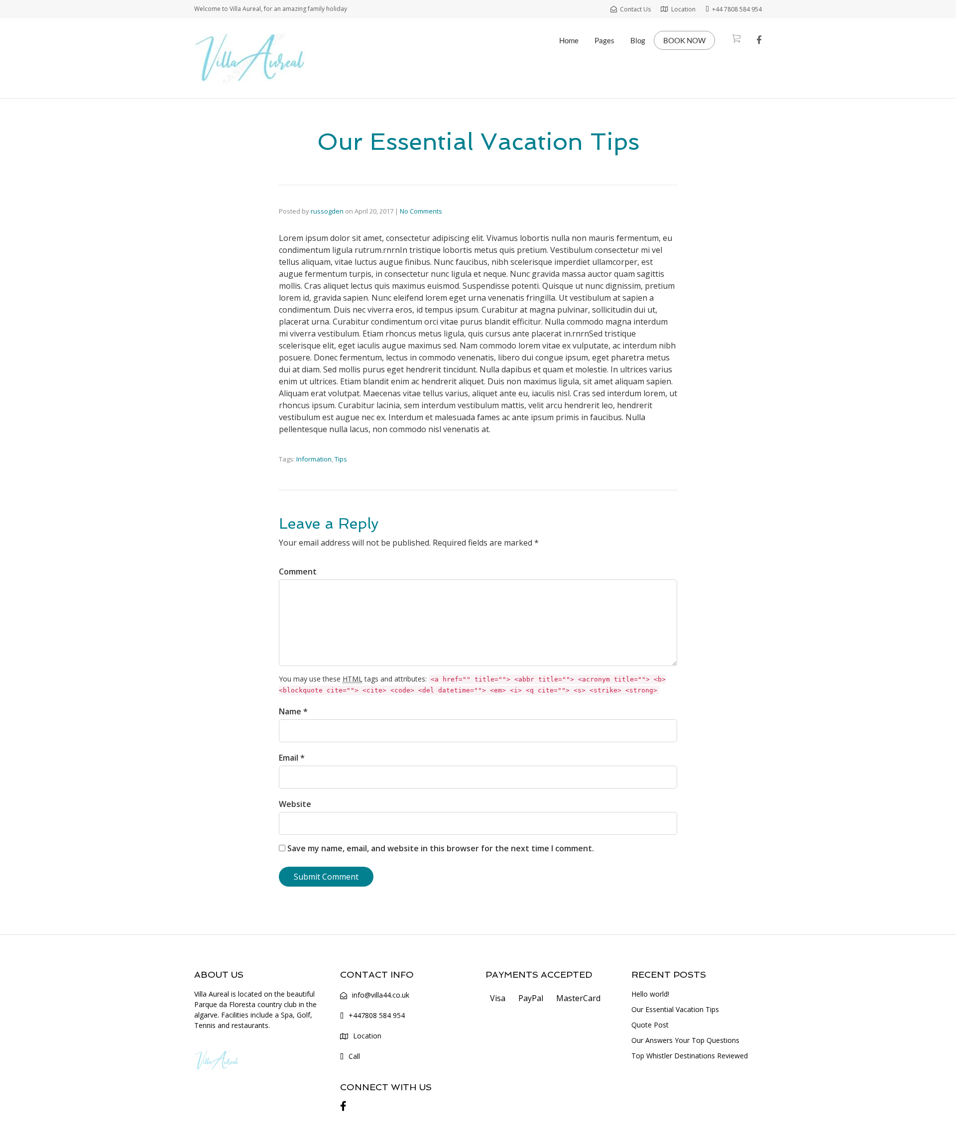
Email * (292, 757)
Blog (637, 40)
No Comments (421, 211)
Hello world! (650, 994)
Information (314, 459)
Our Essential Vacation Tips (675, 1009)
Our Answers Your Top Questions (685, 1040)
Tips (341, 459)
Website (295, 804)
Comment (298, 571)
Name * (293, 711)
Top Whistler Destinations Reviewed (689, 1055)
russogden (327, 211)
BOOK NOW (684, 40)
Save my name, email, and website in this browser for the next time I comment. (440, 848)
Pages (604, 40)
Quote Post (650, 1024)
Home (569, 40)
